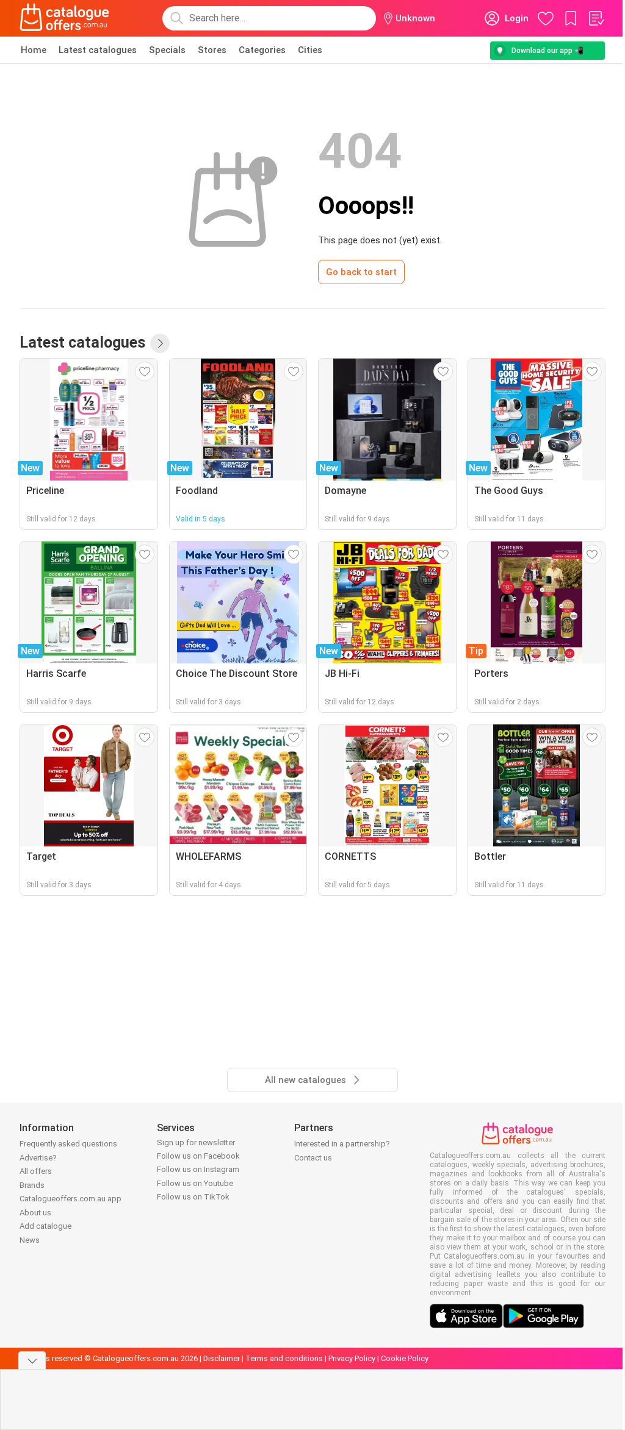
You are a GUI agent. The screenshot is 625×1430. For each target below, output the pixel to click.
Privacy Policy (351, 1358)
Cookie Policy (404, 1358)
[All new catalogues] (160, 343)
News (30, 1240)
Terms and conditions (284, 1358)
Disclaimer (221, 1358)
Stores (212, 50)
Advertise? (38, 1157)
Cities (310, 50)
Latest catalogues (98, 50)
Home (33, 50)
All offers (36, 1171)
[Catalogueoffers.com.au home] (65, 18)
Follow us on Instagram (198, 1169)
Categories (262, 50)
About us (35, 1212)
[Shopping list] (595, 18)
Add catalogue (45, 1226)
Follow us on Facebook (198, 1155)
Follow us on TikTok (193, 1196)
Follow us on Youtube (195, 1183)
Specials (167, 50)
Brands (32, 1185)
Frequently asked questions (68, 1143)
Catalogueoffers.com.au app (70, 1198)
